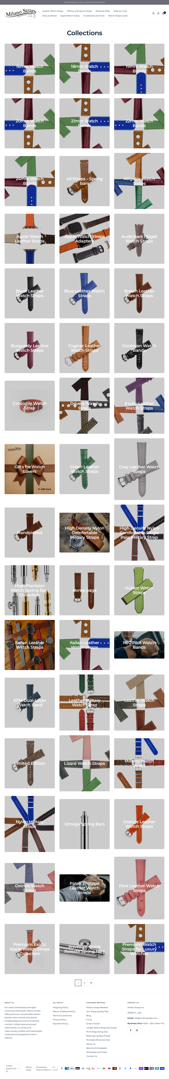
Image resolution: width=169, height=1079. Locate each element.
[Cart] (163, 13)
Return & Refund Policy (64, 1011)
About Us (90, 1044)
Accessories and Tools (94, 16)
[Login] (158, 13)
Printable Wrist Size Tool (98, 1040)
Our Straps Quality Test (97, 1011)
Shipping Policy (60, 1007)
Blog (88, 1015)
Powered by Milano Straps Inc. (43, 1068)
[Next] (91, 983)
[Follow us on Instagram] (137, 1030)
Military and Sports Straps (79, 11)
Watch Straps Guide (117, 16)
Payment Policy (60, 1023)
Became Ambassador (96, 1048)
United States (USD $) (11, 1068)
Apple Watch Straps (70, 16)
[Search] (153, 13)
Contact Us (91, 1056)
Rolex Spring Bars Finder (98, 1036)
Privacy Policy (59, 1019)
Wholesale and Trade (96, 1052)
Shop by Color (120, 11)
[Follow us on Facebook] (130, 1030)
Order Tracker (93, 1023)
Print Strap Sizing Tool (97, 1032)
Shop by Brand (49, 16)
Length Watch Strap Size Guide (101, 1028)
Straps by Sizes (103, 11)
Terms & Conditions (62, 1015)
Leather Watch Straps (52, 11)
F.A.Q (89, 1019)
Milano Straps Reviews (97, 1007)
